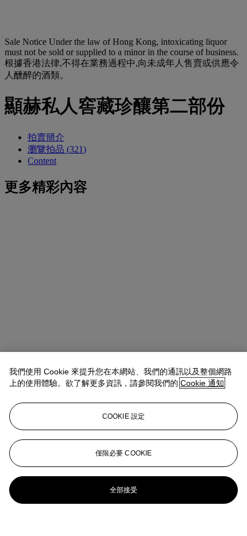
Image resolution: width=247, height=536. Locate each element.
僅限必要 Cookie (123, 453)
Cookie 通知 (202, 383)
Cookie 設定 (123, 416)
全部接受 (123, 490)
